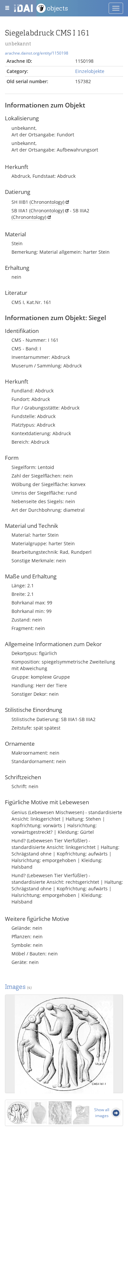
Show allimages (101, 1112)
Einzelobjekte (89, 71)
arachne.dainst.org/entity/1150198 (36, 53)
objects (57, 8)
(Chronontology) (47, 202)
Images (18, 987)
